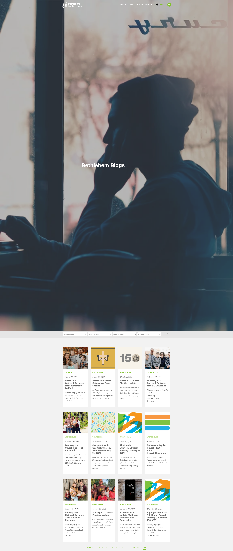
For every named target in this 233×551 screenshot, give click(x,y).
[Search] (168, 334)
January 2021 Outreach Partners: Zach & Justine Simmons (74, 516)
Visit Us (123, 4)
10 (127, 547)
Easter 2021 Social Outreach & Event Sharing (101, 383)
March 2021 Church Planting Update (129, 382)
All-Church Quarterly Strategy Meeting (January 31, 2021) (130, 449)
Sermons (139, 4)
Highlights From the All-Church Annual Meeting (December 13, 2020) (157, 516)
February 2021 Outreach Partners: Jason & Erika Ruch (156, 383)
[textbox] (75, 334)
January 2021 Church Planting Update (102, 513)
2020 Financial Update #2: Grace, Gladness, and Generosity (129, 516)
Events (131, 4)
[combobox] (75, 334)
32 (134, 547)
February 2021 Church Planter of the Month (74, 448)
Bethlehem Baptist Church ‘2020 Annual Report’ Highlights (156, 449)
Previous (90, 547)
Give (147, 4)
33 (138, 547)
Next (144, 547)
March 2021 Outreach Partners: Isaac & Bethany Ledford (74, 384)
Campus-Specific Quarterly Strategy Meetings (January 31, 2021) (101, 449)
